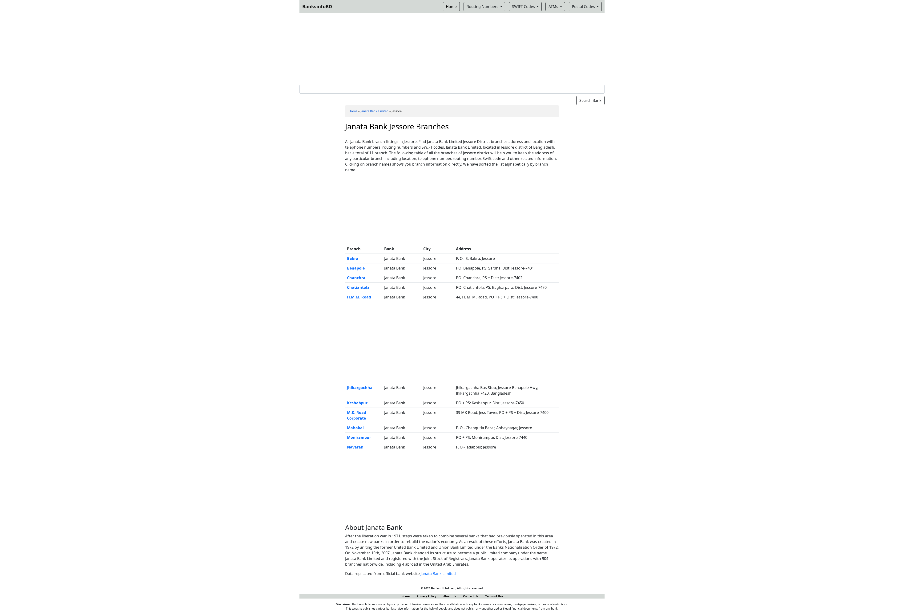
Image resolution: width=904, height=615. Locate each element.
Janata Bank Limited (374, 111)
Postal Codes (584, 6)
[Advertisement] (452, 48)
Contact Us (470, 596)
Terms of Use (494, 596)
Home (353, 111)
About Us (449, 596)
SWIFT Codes (524, 6)
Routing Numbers (483, 6)
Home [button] (451, 6)
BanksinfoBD (317, 6)
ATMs (554, 6)
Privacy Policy (426, 596)
